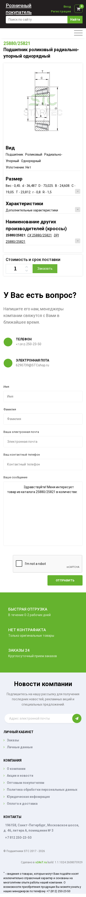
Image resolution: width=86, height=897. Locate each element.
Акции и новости (20, 775)
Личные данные (20, 747)
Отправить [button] (65, 580)
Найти (75, 19)
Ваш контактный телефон (21, 454)
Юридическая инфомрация (28, 797)
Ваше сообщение (15, 477)
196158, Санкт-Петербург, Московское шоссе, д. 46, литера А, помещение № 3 (41, 827)
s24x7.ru (41, 862)
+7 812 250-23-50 (18, 837)
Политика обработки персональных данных (42, 789)
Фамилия (9, 409)
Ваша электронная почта (21, 432)
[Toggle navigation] (78, 33)
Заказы (13, 740)
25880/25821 (16, 43)
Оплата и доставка (22, 803)
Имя (6, 386)
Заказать (45, 268)
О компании (16, 769)
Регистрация (61, 11)
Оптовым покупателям (25, 783)
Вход (67, 6)
